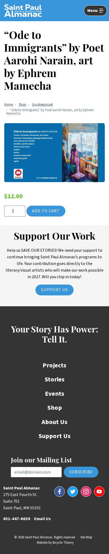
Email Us (42, 519)
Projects (54, 365)
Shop (22, 104)
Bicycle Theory (63, 542)
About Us (54, 422)
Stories (55, 379)
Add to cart (46, 211)
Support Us (54, 290)
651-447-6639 (16, 519)
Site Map (86, 537)
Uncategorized (42, 104)
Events (54, 393)
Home (8, 104)
